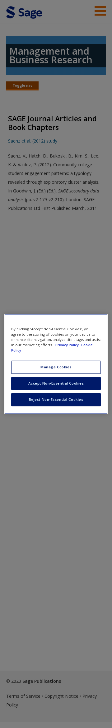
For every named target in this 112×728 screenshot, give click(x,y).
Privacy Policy (67, 345)
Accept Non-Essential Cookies (56, 383)
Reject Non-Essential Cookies (56, 399)
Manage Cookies (56, 367)
